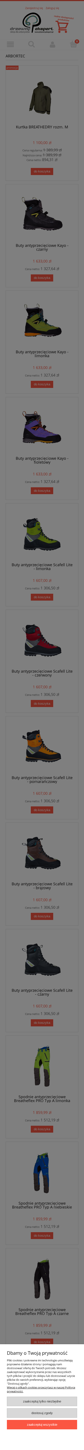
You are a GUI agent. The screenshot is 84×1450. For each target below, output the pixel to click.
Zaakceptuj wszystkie (42, 1424)
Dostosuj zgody (42, 1413)
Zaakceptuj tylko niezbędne (42, 1401)
